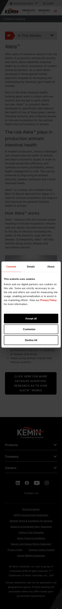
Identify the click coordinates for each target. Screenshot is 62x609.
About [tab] (50, 266)
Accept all (31, 318)
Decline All (31, 340)
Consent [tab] (11, 266)
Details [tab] (31, 266)
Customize (29, 329)
